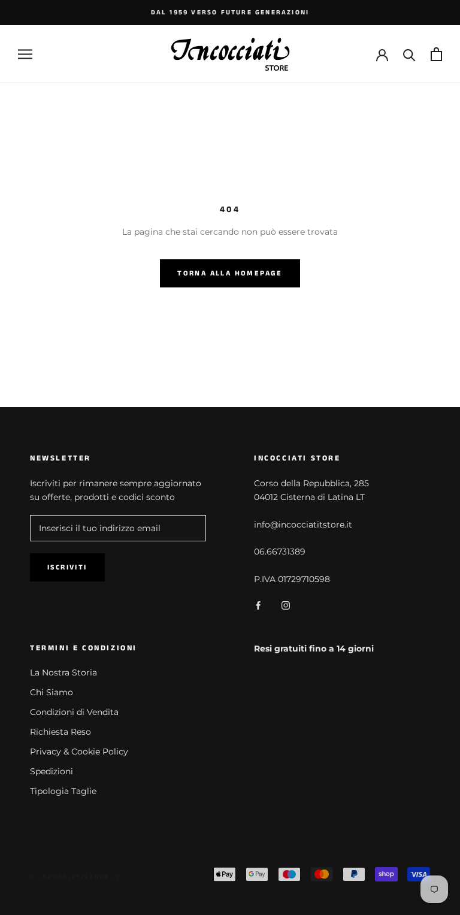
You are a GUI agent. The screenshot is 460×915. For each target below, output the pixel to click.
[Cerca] (409, 54)
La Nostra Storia (63, 672)
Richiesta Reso (60, 731)
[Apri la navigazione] (25, 54)
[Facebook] (258, 605)
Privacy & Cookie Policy (79, 751)
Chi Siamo (51, 692)
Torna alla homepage (230, 273)
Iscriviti (67, 567)
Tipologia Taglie (63, 791)
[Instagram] (286, 605)
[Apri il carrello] (436, 54)
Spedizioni (51, 771)
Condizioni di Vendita (74, 712)
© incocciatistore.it (75, 877)
